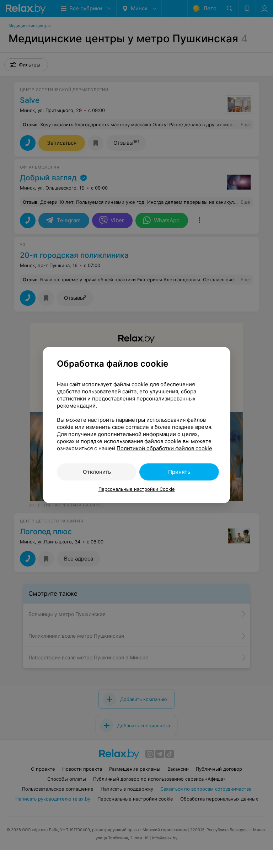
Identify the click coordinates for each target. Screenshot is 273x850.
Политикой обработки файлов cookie (164, 448)
